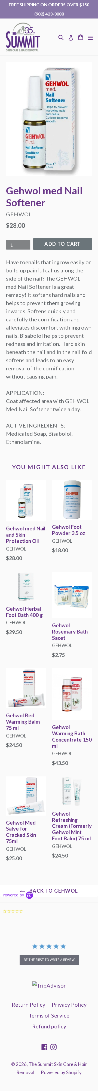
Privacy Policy (69, 1004)
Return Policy (28, 1004)
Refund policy (49, 1026)
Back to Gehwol (53, 891)
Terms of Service (49, 1015)
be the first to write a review (49, 959)
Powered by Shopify (61, 1072)
